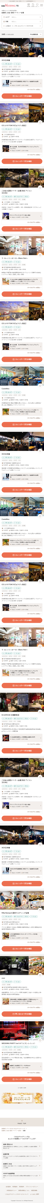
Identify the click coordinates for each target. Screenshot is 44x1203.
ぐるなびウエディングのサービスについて (16, 1194)
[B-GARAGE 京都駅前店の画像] (22, 702)
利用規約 (14, 1186)
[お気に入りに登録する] (40, 57)
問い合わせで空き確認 (23, 1014)
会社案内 (8, 1186)
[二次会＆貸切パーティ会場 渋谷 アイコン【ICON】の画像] (22, 178)
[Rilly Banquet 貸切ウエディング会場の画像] (22, 900)
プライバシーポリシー (32, 1186)
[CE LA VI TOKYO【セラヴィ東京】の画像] (22, 112)
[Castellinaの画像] (22, 376)
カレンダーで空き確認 (23, 96)
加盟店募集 (34, 1190)
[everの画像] (22, 965)
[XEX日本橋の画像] (22, 47)
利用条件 (21, 1186)
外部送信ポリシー (12, 1190)
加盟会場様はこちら (23, 1190)
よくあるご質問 (34, 1194)
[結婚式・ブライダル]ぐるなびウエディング (13, 1128)
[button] (22, 1146)
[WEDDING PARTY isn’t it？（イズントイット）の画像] (22, 1030)
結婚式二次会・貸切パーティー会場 (11, 1130)
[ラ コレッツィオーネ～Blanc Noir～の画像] (22, 245)
